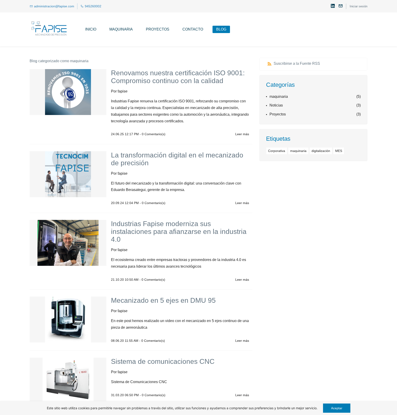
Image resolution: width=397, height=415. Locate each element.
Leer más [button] (242, 134)
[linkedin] (333, 6)
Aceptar (336, 408)
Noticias (276, 105)
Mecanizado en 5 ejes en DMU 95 (163, 300)
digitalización (321, 151)
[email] (341, 6)
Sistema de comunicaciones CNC (163, 361)
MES (338, 151)
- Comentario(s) (152, 134)
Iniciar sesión (358, 6)
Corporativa (276, 151)
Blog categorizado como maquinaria (59, 61)
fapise (123, 91)
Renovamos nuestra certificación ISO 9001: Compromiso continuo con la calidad (178, 76)
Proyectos (277, 114)
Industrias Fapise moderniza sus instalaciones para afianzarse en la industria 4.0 (179, 231)
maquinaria (278, 96)
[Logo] (49, 29)
